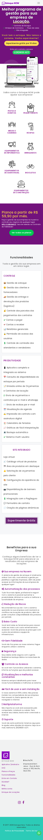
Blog (3, 785)
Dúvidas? (5, 782)
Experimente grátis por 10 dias (21, 43)
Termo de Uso (31, 831)
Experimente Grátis (21, 520)
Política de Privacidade (14, 831)
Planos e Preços (8, 771)
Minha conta (7, 789)
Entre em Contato (9, 778)
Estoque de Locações (11, 792)
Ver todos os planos (21, 232)
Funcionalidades (8, 775)
